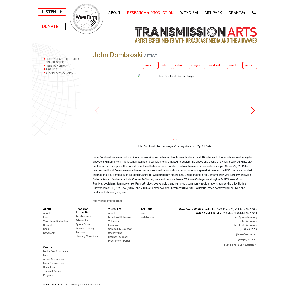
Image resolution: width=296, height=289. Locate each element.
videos (179, 65)
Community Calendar (120, 229)
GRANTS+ (237, 12)
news (249, 65)
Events (47, 217)
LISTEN (51, 11)
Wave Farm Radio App (55, 221)
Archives (80, 232)
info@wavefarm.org (246, 217)
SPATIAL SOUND (54, 62)
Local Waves (115, 225)
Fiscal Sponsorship (53, 263)
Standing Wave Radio (87, 236)
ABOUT (114, 12)
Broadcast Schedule (119, 217)
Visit (143, 213)
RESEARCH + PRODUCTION (150, 12)
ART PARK (213, 12)
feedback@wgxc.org (245, 225)
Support (47, 225)
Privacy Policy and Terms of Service (83, 284)
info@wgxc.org (248, 221)
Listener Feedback (118, 236)
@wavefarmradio (246, 234)
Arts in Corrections (53, 259)
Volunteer (113, 221)
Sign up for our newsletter (240, 245)
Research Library (85, 228)
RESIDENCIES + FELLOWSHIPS (62, 58)
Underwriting (115, 233)
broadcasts (215, 65)
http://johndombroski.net (107, 200)
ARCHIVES (51, 69)
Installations (147, 217)
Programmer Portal (119, 240)
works (149, 65)
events (233, 65)
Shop (46, 229)
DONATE (51, 26)
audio (164, 65)
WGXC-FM (189, 12)
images (196, 65)
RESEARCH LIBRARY (56, 65)
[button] (173, 139)
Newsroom (49, 233)
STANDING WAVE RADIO (58, 72)
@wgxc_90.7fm (247, 239)
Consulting (49, 267)
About (46, 213)
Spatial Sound (83, 224)
